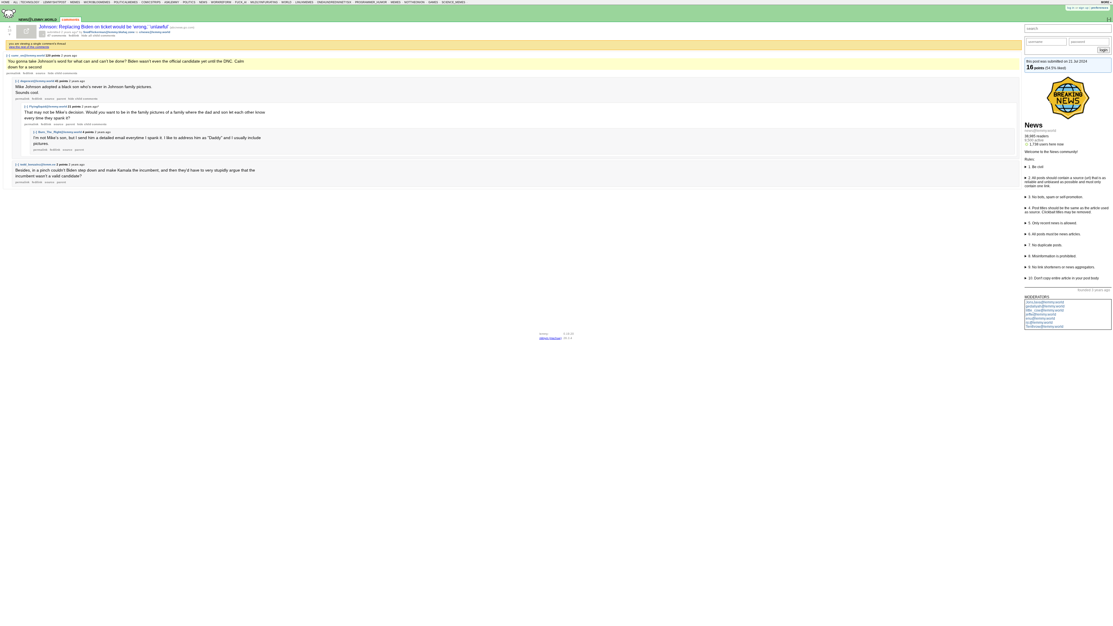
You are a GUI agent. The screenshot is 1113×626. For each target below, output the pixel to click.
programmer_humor (371, 2)
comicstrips (151, 2)
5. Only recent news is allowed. (1052, 223)
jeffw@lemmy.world (1041, 314)
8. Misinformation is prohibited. (1052, 256)
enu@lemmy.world (1040, 318)
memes (75, 2)
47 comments (56, 35)
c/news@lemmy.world (154, 32)
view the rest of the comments (29, 46)
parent (61, 98)
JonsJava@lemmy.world (1045, 302)
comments (70, 20)
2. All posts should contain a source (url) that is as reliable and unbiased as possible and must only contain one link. (1065, 182)
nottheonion (414, 2)
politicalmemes (126, 2)
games (433, 2)
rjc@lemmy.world (1039, 323)
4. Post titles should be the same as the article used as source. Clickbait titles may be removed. (1067, 210)
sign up (1084, 7)
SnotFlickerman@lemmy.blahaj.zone (109, 32)
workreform (221, 2)
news (203, 2)
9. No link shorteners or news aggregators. (1061, 267)
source (41, 73)
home (5, 2)
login (1103, 50)
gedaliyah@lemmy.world (1045, 306)
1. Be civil (1035, 167)
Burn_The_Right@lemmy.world (60, 132)
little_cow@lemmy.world (1045, 310)
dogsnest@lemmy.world (37, 81)
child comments (62, 73)
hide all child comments (98, 35)
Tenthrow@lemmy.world (1044, 327)
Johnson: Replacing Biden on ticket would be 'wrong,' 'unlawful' (104, 26)
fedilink (74, 35)
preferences (1099, 7)
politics (189, 2)
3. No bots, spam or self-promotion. (1055, 197)
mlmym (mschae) (550, 338)
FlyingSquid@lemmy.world (48, 106)
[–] (8, 55)
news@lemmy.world (38, 19)
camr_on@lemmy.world (28, 55)
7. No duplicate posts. (1045, 245)
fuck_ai (241, 2)
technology (30, 2)
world (286, 2)
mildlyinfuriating (264, 2)
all (15, 2)
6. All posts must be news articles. (1054, 234)
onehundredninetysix (334, 2)
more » (1106, 2)
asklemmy (171, 2)
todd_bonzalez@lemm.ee (38, 164)
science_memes (453, 2)
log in (1070, 7)
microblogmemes (97, 2)
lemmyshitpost (54, 2)
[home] (8, 20)
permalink (13, 73)
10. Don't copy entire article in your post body (1063, 278)
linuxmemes (304, 2)
